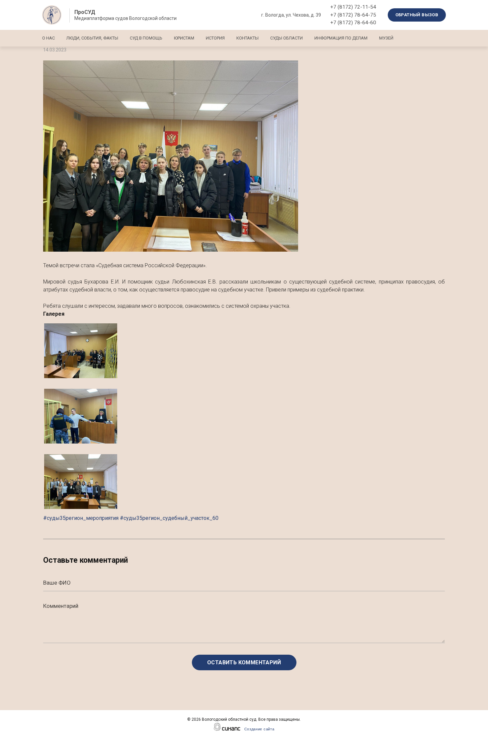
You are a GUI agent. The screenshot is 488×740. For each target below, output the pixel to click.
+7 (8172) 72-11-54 (353, 7)
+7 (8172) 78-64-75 (353, 15)
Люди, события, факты (92, 38)
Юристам (184, 38)
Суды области (286, 38)
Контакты (247, 38)
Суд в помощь (146, 38)
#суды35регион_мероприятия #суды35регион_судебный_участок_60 (130, 518)
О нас (48, 38)
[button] (244, 156)
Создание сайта (259, 729)
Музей (386, 38)
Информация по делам (340, 38)
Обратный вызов (417, 14)
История (215, 38)
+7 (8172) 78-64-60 (353, 23)
